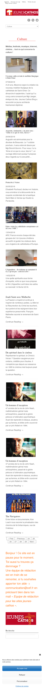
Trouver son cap (15, 1)
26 (11, 541)
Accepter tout (22, 668)
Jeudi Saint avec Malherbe (18, 296)
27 (16, 541)
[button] (40, 655)
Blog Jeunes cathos (11, 3)
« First (10, 538)
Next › (32, 541)
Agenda (6, 1)
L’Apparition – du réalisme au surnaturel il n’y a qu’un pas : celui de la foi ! (21, 270)
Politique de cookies (22, 686)
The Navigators (13, 516)
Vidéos (24, 1)
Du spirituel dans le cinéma (19, 352)
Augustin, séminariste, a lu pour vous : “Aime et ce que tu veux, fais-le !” (20, 131)
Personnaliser (22, 681)
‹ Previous (20, 538)
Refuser (22, 675)
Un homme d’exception (17, 405)
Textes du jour (32, 1)
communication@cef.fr (19, 588)
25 (34, 538)
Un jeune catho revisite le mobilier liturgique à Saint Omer (22, 77)
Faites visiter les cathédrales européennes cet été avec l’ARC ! (22, 227)
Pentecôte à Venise (13, 182)
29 (26, 541)
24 (29, 538)
